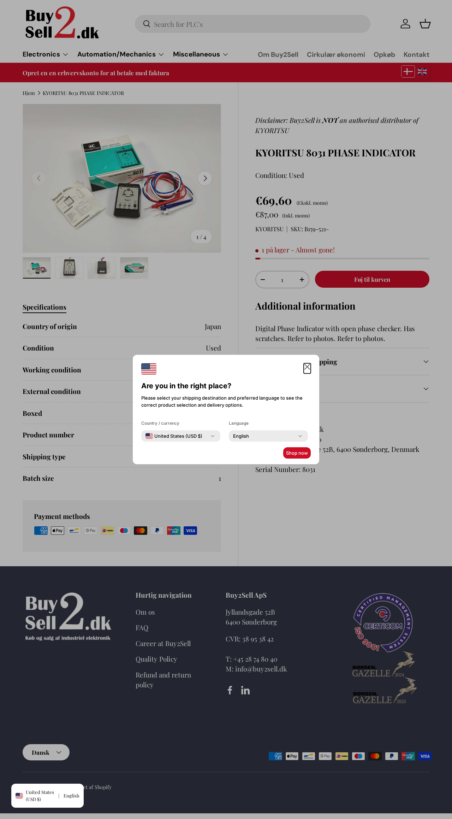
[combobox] (173, 436)
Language (239, 423)
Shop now (297, 453)
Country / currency (160, 423)
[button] (307, 368)
